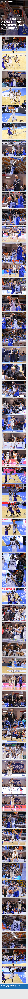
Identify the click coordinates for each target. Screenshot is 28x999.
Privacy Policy (9, 985)
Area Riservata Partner (15, 986)
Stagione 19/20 (19, 15)
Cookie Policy (17, 985)
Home (3, 15)
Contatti (3, 985)
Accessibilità (5, 986)
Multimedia (10, 15)
